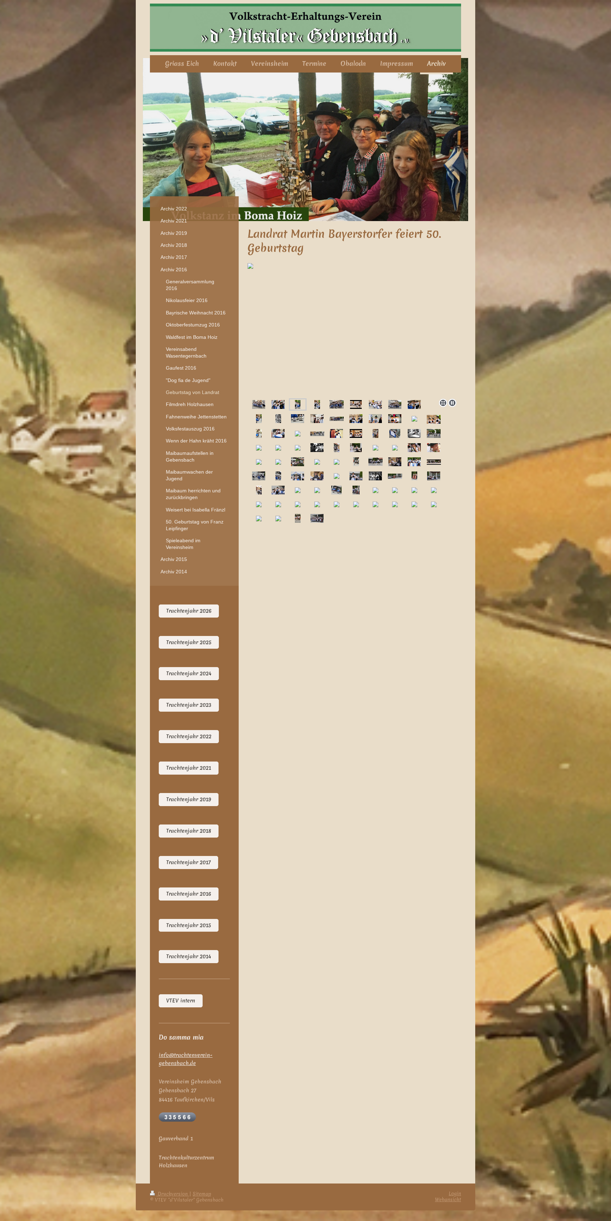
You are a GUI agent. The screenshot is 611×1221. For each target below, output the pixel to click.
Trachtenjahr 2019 (188, 799)
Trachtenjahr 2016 (188, 893)
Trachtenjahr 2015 (188, 925)
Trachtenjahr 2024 (188, 673)
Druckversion (172, 1194)
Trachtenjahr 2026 (188, 610)
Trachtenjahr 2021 (188, 767)
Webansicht (448, 1199)
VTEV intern (180, 1000)
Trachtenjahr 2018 (188, 830)
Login (455, 1193)
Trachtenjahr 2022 (188, 736)
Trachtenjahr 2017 (188, 862)
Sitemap (202, 1194)
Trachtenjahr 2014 (188, 956)
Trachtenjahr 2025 (188, 642)
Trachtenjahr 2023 (188, 704)
